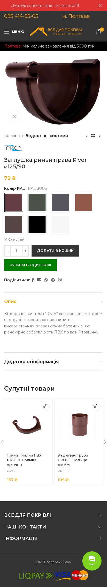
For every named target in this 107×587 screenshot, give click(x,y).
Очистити (16, 239)
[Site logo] (55, 31)
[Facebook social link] (33, 280)
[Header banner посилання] (45, 5)
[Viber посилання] (60, 280)
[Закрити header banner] (100, 5)
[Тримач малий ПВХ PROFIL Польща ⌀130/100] (28, 425)
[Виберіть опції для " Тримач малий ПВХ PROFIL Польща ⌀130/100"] (44, 406)
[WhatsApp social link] (46, 280)
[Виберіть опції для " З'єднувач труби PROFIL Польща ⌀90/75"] (95, 406)
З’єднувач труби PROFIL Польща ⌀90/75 (73, 460)
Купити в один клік (30, 265)
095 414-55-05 (21, 16)
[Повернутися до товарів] (93, 135)
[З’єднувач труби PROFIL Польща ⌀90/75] (79, 425)
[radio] (13, 202)
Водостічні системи (47, 135)
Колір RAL (14, 188)
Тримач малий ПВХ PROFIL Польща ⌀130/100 (24, 460)
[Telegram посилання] (53, 280)
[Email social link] (39, 280)
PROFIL (13, 471)
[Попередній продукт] (86, 135)
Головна (12, 135)
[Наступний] (99, 135)
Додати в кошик (55, 250)
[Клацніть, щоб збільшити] (14, 116)
